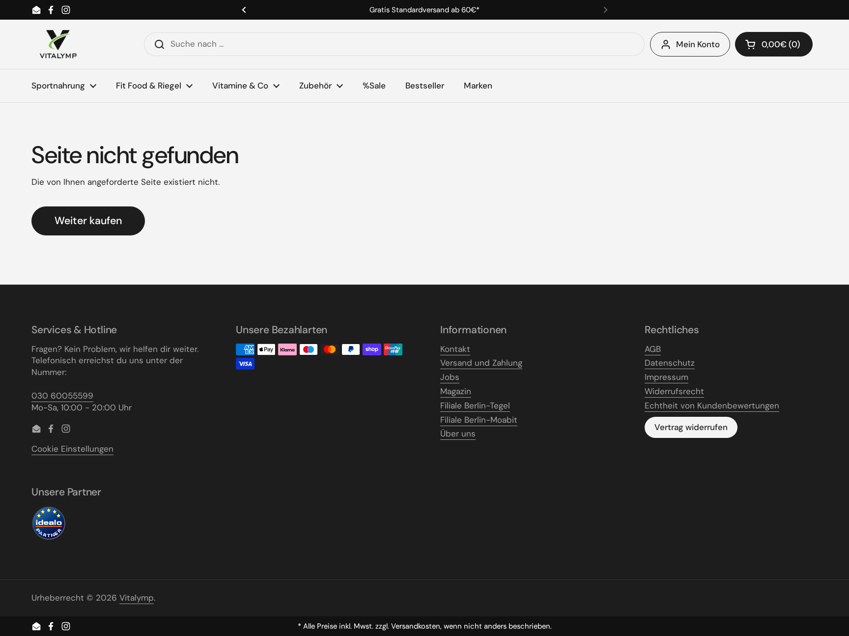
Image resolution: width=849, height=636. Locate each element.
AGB (653, 349)
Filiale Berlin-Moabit (478, 419)
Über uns (458, 433)
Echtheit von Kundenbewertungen (712, 405)
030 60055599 (62, 395)
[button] (774, 44)
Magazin (455, 391)
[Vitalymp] (58, 44)
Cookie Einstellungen (72, 448)
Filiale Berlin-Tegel (475, 405)
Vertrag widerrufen (691, 427)
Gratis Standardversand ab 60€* (424, 10)
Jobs (449, 377)
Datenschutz (670, 362)
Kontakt (455, 349)
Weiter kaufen (88, 221)
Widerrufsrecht (674, 391)
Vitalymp (136, 597)
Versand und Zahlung (481, 362)
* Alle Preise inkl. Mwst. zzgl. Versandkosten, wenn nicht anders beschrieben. (425, 626)
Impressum (666, 377)
